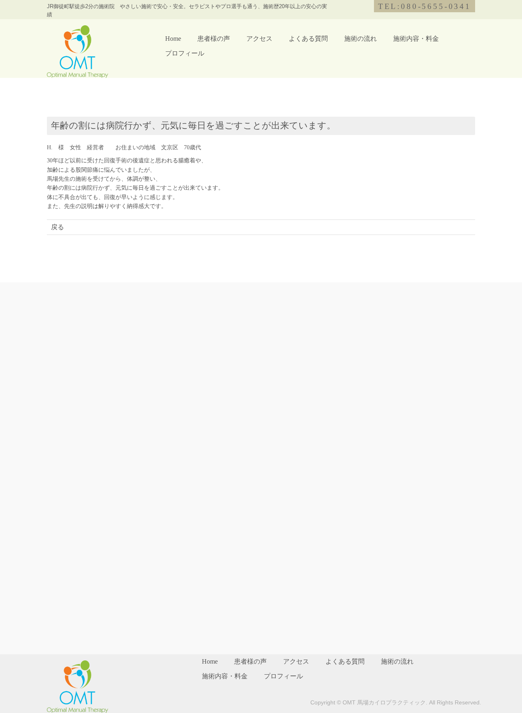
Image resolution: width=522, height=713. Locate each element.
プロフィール (184, 53)
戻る (57, 227)
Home (173, 38)
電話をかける (453, 411)
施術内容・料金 (416, 38)
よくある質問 (308, 38)
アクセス (259, 38)
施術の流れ (360, 38)
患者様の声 (213, 38)
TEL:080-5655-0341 (424, 6)
